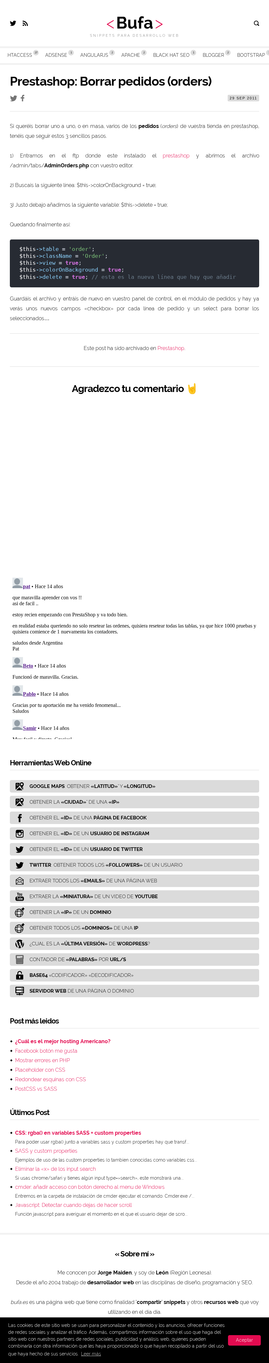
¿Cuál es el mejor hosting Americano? (63, 1041)
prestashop (176, 156)
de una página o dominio (82, 991)
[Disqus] (134, 486)
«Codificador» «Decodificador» (82, 975)
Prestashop (170, 348)
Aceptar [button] (244, 1340)
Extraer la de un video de (94, 896)
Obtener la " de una (74, 802)
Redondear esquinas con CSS (50, 1079)
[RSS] (25, 24)
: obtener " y (92, 786)
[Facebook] (24, 99)
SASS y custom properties (46, 1151)
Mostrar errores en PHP (42, 1060)
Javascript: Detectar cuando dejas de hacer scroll (73, 1205)
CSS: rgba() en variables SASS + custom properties (78, 1133)
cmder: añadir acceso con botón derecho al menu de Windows (90, 1187)
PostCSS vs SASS (36, 1089)
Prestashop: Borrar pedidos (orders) (111, 81)
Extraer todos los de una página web (93, 881)
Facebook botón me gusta (46, 1051)
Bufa (134, 22)
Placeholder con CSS (40, 1070)
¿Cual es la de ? (90, 944)
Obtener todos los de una (84, 928)
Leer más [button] (91, 1353)
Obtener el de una (88, 818)
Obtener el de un (89, 833)
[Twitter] (13, 24)
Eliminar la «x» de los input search (55, 1169)
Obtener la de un (70, 912)
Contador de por (78, 959)
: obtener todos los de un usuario (106, 865)
